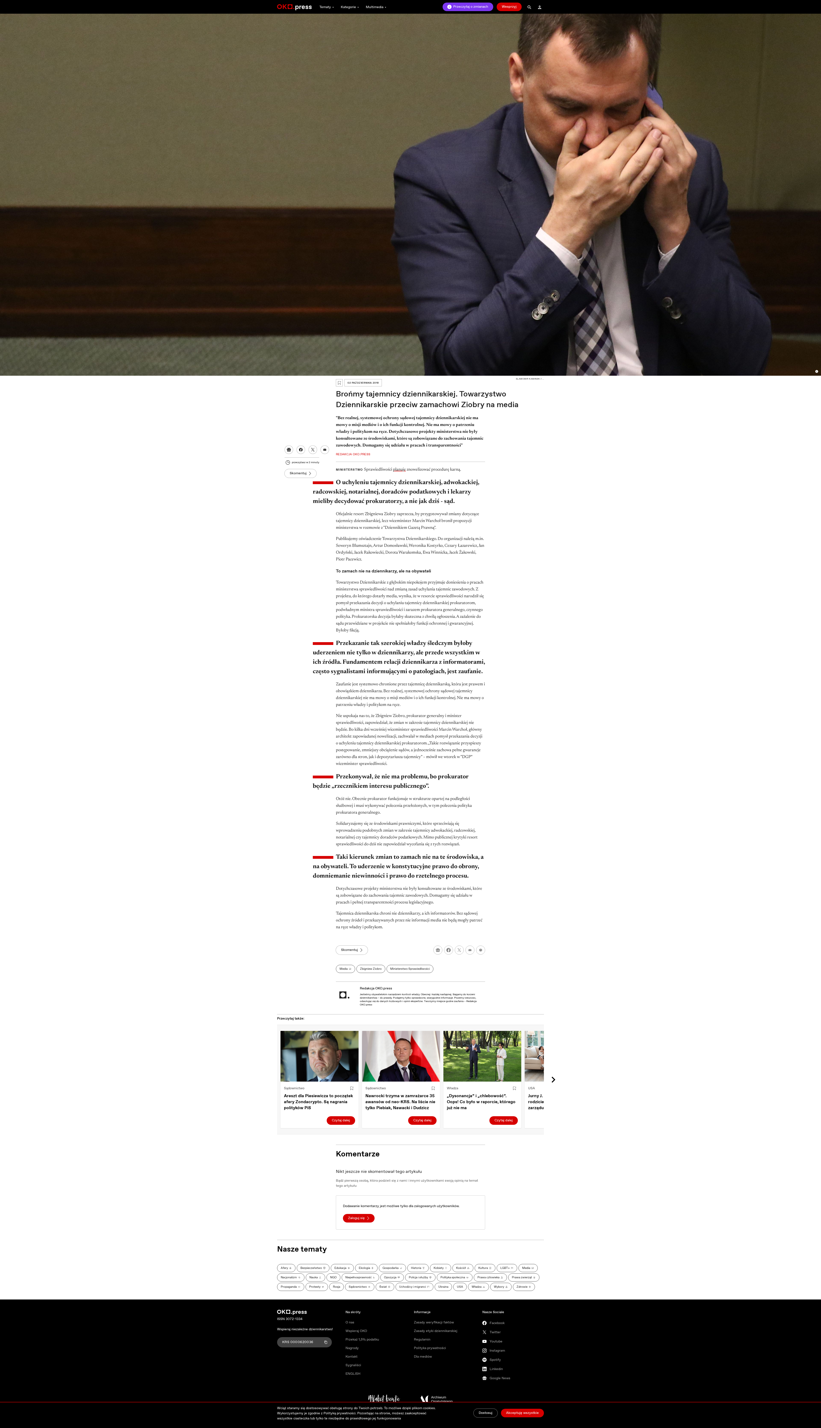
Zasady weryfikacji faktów (434, 1322)
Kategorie (348, 7)
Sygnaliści (353, 1365)
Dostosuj (485, 1413)
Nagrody (352, 1348)
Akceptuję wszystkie (522, 1413)
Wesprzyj (509, 6)
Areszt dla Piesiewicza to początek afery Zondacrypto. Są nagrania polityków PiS (318, 1102)
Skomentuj (298, 473)
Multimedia (374, 7)
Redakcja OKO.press (376, 988)
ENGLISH (353, 1374)
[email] (469, 950)
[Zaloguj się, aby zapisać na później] (351, 1088)
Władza (452, 1088)
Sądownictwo (294, 1088)
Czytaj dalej (341, 1120)
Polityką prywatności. (339, 1413)
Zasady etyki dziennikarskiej (435, 1331)
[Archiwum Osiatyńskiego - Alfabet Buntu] (384, 1399)
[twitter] (459, 950)
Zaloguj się (356, 1218)
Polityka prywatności (430, 1348)
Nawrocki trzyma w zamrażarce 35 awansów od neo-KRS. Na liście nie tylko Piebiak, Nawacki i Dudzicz (400, 1102)
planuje (399, 469)
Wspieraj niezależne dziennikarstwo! (305, 1329)
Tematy (325, 7)
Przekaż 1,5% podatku (362, 1339)
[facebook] (448, 950)
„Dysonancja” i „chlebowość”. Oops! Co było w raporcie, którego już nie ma (481, 1102)
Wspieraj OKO (356, 1331)
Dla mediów (423, 1356)
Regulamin (422, 1339)
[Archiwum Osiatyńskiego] (437, 1399)
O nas (350, 1322)
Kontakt (351, 1356)
